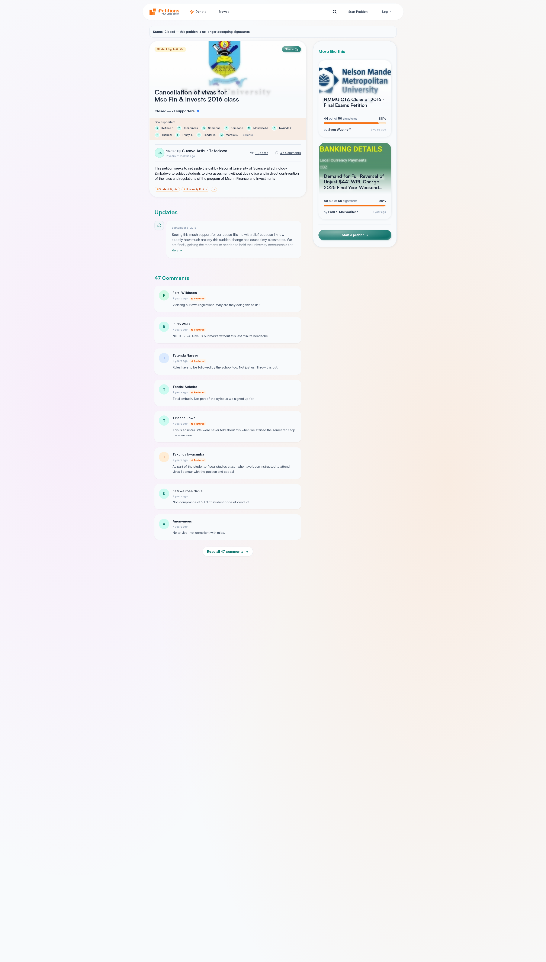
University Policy (195, 189)
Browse (223, 11)
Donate (201, 11)
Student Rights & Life (170, 49)
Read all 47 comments (227, 551)
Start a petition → (355, 235)
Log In (386, 11)
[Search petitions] (334, 11)
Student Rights (167, 189)
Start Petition (358, 11)
